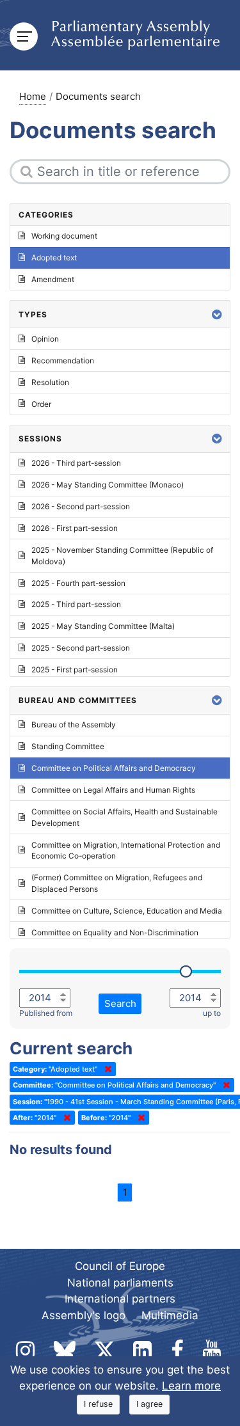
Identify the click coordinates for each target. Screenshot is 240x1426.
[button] (217, 314)
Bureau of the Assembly (73, 724)
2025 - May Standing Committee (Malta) (103, 626)
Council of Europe (120, 1266)
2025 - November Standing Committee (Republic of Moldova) (122, 555)
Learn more (191, 1385)
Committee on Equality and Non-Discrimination (114, 932)
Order (41, 404)
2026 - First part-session (74, 528)
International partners (120, 1298)
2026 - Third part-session (76, 463)
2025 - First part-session (74, 669)
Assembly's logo (83, 1315)
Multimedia (169, 1315)
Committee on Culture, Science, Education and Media (126, 910)
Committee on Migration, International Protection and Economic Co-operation (125, 850)
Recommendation (62, 360)
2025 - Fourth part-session (78, 583)
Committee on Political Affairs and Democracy (113, 768)
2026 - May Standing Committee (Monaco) (107, 484)
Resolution (50, 382)
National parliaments (120, 1282)
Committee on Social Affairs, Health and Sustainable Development (124, 817)
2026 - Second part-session (80, 506)
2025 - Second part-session (80, 648)
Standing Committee (67, 746)
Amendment (52, 279)
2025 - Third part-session (76, 604)
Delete (105, 1069)
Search (120, 1003)
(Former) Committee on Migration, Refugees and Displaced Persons (116, 883)
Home (32, 96)
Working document (64, 236)
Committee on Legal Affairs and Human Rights (113, 790)
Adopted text (54, 257)
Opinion (45, 339)
